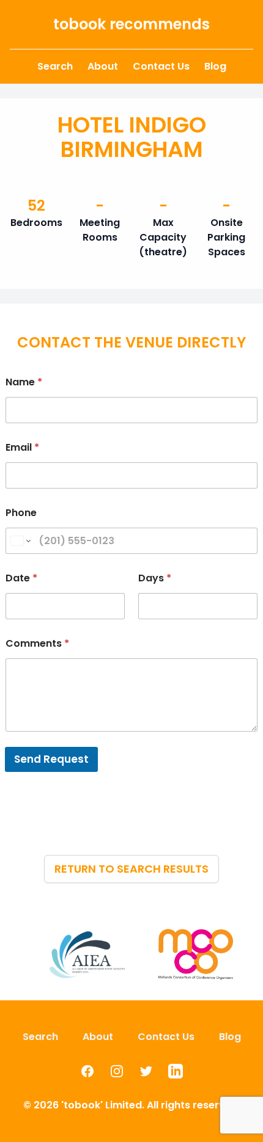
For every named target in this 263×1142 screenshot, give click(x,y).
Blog (215, 66)
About (102, 66)
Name (24, 382)
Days (154, 578)
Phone (21, 512)
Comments (37, 643)
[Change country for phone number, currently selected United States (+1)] (20, 541)
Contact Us (161, 66)
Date (21, 578)
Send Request (51, 759)
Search (55, 66)
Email (22, 447)
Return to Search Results (131, 868)
